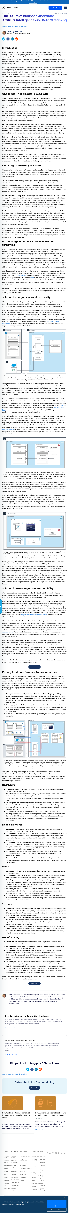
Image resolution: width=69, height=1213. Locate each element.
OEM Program (36, 1183)
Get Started (7, 1188)
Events (33, 1180)
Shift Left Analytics (13, 1166)
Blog (41, 1170)
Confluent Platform (6, 1161)
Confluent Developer (34, 1159)
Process (6, 1174)
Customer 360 (15, 1185)
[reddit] (16, 39)
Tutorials (34, 1166)
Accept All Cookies (56, 1202)
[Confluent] (10, 7)
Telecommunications (26, 1168)
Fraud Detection (15, 1182)
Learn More (33, 3)
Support (34, 1170)
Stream (6, 1168)
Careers (42, 1162)
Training (34, 1173)
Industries (23, 1152)
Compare (34, 1189)
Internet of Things (14, 1189)
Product (6, 1152)
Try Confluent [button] (55, 8)
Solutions (24, 26)
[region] (34, 1204)
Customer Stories (13, 1156)
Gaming (22, 1180)
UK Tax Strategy (42, 1189)
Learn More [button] (34, 667)
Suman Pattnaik (8, 1132)
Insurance (23, 1174)
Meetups (34, 1186)
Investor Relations (42, 1165)
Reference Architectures (14, 1161)
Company (43, 1156)
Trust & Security (42, 1184)
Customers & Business (10, 26)
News (41, 1173)
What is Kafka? (36, 1156)
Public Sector (23, 1171)
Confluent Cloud (6, 1156)
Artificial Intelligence (14, 1170)
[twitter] (3, 39)
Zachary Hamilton (14, 32)
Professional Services (35, 1176)
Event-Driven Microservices (15, 1178)
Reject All (56, 1206)
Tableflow (6, 1180)
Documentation (36, 1163)
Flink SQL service (8, 429)
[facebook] (8, 39)
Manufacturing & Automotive (24, 1164)
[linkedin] (12, 39)
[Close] (64, 1197)
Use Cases (14, 1152)
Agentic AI (13, 1174)
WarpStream (7, 1165)
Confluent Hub (6, 1184)
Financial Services (25, 1156)
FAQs (41, 1176)
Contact (42, 1159)
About (42, 1152)
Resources (35, 1152)
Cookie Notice (19, 1204)
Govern (6, 1177)
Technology (23, 1177)
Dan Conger (39, 1129)
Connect (6, 1171)
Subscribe (34, 1088)
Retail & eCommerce (23, 1159)
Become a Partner (43, 1179)
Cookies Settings (56, 1210)
